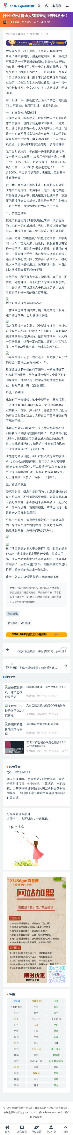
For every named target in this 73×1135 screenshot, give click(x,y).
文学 (36, 1037)
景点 (16, 1043)
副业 (16, 1013)
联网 (56, 1067)
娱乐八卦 (36, 1019)
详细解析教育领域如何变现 (42, 724)
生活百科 (36, 1049)
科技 (16, 1061)
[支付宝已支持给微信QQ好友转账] (14, 711)
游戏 (16, 1049)
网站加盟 (36, 1132)
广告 (16, 1025)
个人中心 (51, 1132)
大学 (56, 1013)
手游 (16, 1031)
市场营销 (56, 1019)
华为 (36, 1013)
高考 (56, 1085)
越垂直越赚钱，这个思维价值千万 (46, 687)
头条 (16, 1019)
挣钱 (56, 1031)
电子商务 (56, 1049)
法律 (56, 1043)
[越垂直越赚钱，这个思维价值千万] (14, 692)
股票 (16, 1073)
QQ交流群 (16, 827)
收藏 (14, 623)
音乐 (36, 1085)
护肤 (36, 1031)
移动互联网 (36, 1061)
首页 (23, 34)
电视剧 (56, 1055)
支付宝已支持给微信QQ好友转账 (45, 705)
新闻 (56, 1037)
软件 (16, 1085)
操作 (16, 1037)
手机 (56, 1025)
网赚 (36, 1067)
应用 (36, 1025)
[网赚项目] (36, 1001)
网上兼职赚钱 (56, 1061)
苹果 (56, 1073)
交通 (36, 1007)
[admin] (5, 22)
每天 (36, 1043)
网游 (16, 1067)
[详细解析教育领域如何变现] (14, 729)
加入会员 (22, 1132)
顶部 (65, 1132)
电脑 (16, 1055)
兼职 (56, 1007)
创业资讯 (13, 614)
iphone (16, 1001)
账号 (36, 1079)
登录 (58, 5)
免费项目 (14, 22)
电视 (36, 1055)
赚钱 (56, 1079)
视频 (16, 1079)
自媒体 (36, 1073)
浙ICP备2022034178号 (51, 1112)
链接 (27, 623)
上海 (56, 1001)
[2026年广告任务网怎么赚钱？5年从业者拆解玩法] (14, 750)
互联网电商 (16, 1007)
